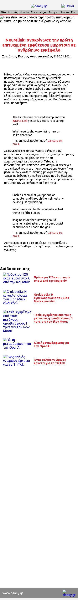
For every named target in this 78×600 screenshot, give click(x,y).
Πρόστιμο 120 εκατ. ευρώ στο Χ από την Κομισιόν (52, 279)
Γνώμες (53, 12)
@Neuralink (19, 120)
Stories (64, 12)
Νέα (3, 12)
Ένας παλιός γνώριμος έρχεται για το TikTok (50, 361)
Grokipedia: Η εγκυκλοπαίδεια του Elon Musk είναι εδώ (51, 298)
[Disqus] (39, 425)
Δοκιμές (12, 12)
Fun (73, 12)
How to (24, 12)
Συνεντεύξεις (39, 12)
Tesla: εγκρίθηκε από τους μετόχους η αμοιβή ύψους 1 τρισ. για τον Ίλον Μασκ (53, 318)
